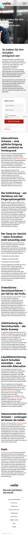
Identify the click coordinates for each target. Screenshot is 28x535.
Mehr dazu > (7, 129)
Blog (14, 523)
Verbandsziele (14, 513)
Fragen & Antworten (14, 509)
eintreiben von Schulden (15, 398)
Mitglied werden (14, 520)
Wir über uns (14, 503)
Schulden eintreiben (21, 158)
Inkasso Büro (14, 516)
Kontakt (14, 526)
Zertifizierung (14, 506)
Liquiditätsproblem (10, 391)
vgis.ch (8, 461)
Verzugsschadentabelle (14, 499)
